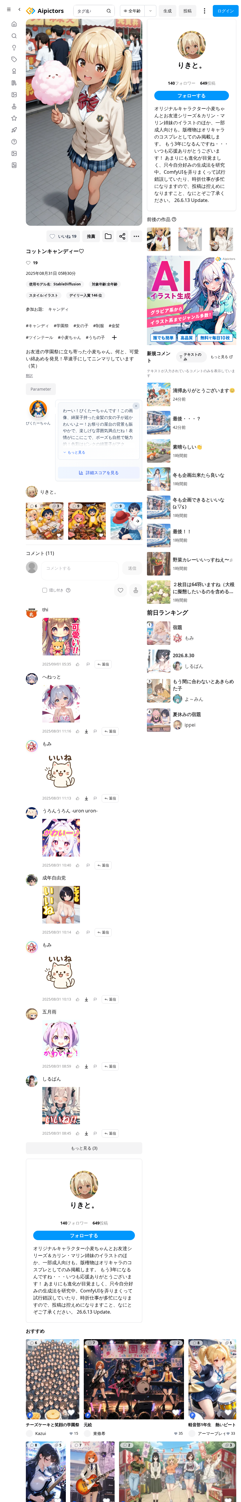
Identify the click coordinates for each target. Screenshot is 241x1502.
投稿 (187, 11)
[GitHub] (57, 1462)
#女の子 (80, 325)
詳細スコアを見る (102, 472)
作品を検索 (110, 1387)
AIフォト (71, 1395)
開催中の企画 (186, 1401)
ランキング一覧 (149, 1418)
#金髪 (114, 325)
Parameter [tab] (41, 389)
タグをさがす (112, 1395)
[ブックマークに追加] (108, 236)
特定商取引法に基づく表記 (144, 1454)
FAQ (136, 1462)
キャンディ (58, 309)
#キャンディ (37, 325)
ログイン (225, 11)
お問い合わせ (156, 1462)
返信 (105, 664)
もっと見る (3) (84, 1148)
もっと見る (76, 452)
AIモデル (71, 1411)
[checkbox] (44, 590)
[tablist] (41, 389)
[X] (29, 1462)
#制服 (98, 325)
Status (200, 1462)
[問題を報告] (88, 664)
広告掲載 (182, 1462)
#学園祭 (61, 325)
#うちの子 (95, 337)
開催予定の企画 (186, 1412)
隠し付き (56, 590)
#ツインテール (39, 337)
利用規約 (69, 1454)
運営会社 (69, 1470)
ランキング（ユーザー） (149, 1404)
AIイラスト (73, 1387)
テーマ (69, 1403)
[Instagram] (48, 1462)
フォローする (84, 1235)
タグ (67, 1420)
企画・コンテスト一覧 (186, 1390)
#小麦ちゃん (69, 337)
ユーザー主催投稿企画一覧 (186, 1426)
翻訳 (29, 375)
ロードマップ (223, 1401)
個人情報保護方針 (98, 1454)
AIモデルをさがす (112, 1406)
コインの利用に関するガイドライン (94, 1462)
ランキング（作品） (147, 1390)
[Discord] (38, 1462)
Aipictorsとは (221, 1390)
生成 (167, 11)
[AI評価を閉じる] (136, 405)
